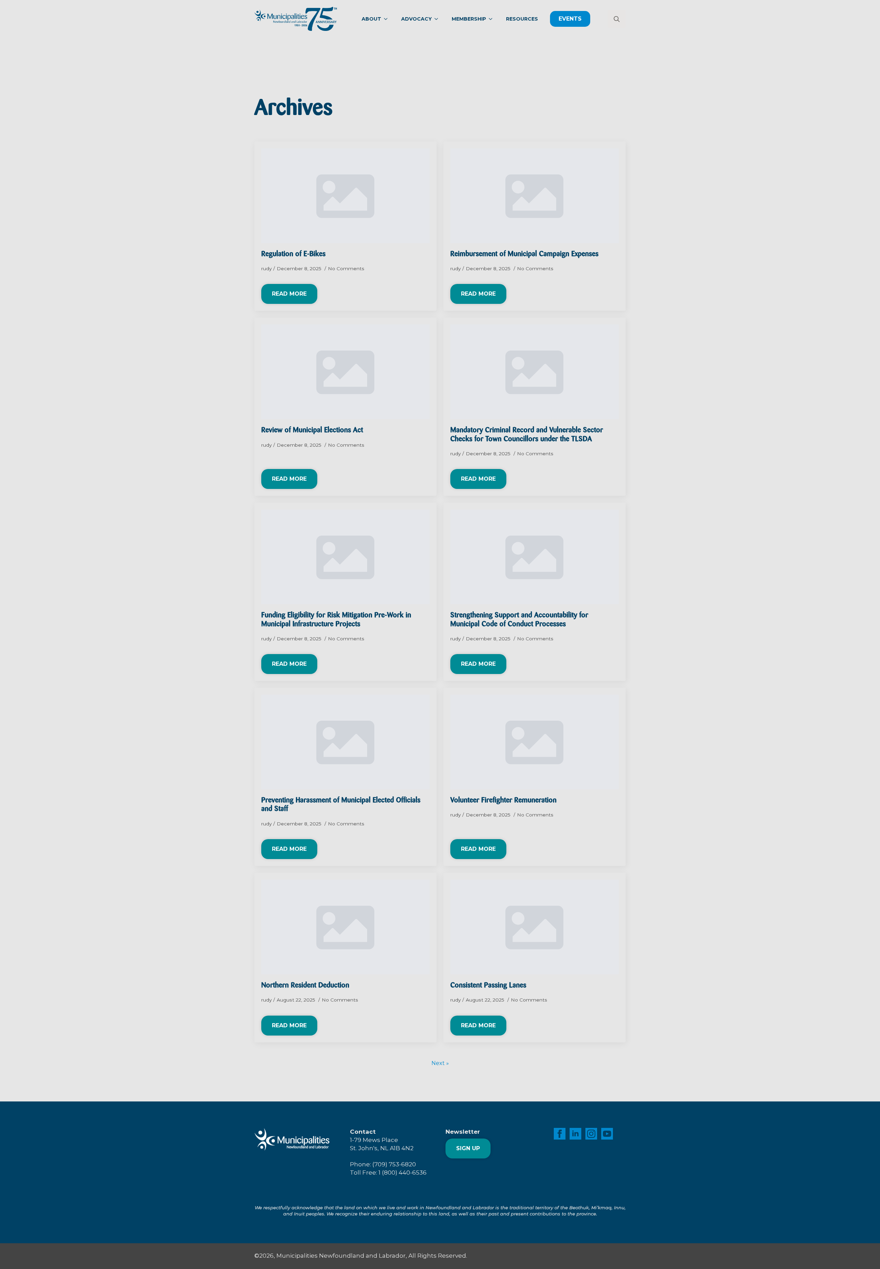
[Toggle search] (617, 19)
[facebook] (559, 1134)
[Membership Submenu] (492, 19)
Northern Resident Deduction (305, 985)
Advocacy (416, 19)
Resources (522, 19)
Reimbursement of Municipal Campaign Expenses (524, 254)
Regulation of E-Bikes (293, 254)
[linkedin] (575, 1134)
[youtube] (607, 1134)
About (371, 19)
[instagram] (591, 1134)
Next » (440, 1063)
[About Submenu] (387, 19)
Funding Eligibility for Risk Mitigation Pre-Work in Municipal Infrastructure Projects (336, 620)
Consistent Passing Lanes (488, 985)
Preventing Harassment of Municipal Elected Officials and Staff (340, 805)
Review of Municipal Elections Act (312, 430)
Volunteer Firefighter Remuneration (504, 800)
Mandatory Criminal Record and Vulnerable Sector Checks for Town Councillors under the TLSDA (526, 435)
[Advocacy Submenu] (438, 19)
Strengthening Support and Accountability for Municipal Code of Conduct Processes (519, 620)
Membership (469, 19)
